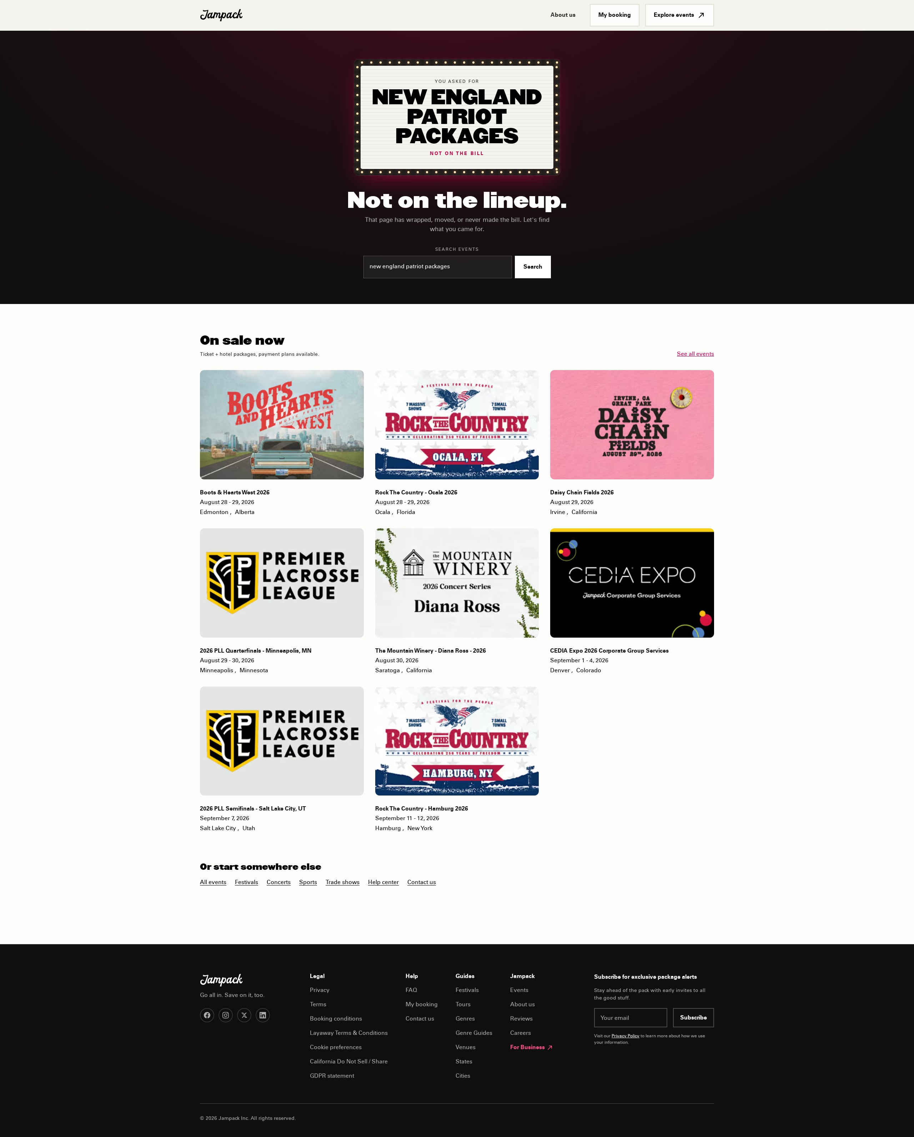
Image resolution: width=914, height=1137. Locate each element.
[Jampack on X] (244, 1015)
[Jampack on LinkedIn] (263, 1015)
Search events (457, 250)
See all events (695, 354)
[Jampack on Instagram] (226, 1015)
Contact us (421, 883)
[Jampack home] (221, 15)
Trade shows (343, 883)
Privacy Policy (625, 1036)
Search (532, 267)
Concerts (279, 883)
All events (213, 883)
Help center (383, 883)
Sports (308, 883)
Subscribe (693, 1018)
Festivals (246, 883)
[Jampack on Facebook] (207, 1015)
